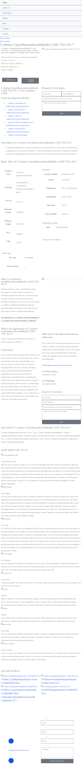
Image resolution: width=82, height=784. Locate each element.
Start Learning (5, 41)
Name (43, 719)
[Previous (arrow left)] (3, 392)
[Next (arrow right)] (78, 392)
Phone (43, 737)
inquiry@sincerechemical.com (61, 365)
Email (43, 728)
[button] (5, 38)
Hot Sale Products (10, 671)
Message (44, 746)
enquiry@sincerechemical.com (19, 750)
